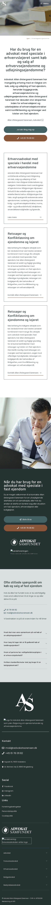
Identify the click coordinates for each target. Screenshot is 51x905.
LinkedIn (7, 795)
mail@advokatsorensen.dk (20, 613)
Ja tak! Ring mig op (25, 129)
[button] (25, 634)
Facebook (8, 786)
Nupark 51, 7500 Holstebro (15, 762)
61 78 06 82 (12, 609)
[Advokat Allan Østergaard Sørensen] (3, 3)
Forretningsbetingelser (11, 807)
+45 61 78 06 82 (14, 753)
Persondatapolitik (9, 811)
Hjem (28, 38)
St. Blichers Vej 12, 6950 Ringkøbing (18, 767)
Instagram (8, 791)
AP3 (14, 901)
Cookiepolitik (7, 816)
